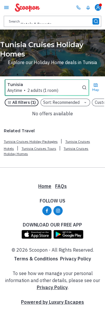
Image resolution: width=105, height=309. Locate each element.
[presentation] (52, 21)
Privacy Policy (75, 259)
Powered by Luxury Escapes (52, 302)
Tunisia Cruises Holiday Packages (31, 141)
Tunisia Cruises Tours (39, 148)
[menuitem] (88, 7)
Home (44, 186)
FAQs (61, 186)
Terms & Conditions (36, 259)
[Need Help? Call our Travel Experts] (78, 7)
